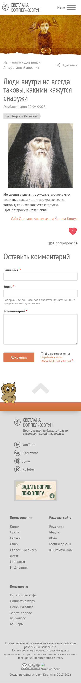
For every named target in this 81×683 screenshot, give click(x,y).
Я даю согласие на (56, 357)
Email (7, 286)
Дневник (31, 62)
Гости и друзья (60, 544)
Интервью (17, 561)
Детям (14, 556)
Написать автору (22, 601)
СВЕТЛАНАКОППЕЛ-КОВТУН (26, 7)
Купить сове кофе (23, 595)
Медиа (54, 532)
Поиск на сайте (21, 607)
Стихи (14, 544)
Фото (53, 538)
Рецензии (56, 526)
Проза (14, 532)
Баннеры (17, 624)
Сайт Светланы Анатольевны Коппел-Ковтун (44, 218)
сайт (74, 654)
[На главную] (5, 7)
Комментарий (14, 311)
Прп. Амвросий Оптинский (21, 116)
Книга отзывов (60, 550)
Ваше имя (10, 270)
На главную (12, 62)
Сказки (15, 538)
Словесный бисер (23, 550)
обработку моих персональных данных (56, 358)
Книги (14, 526)
